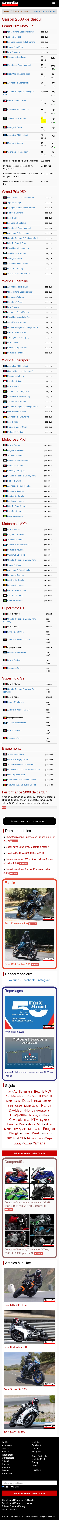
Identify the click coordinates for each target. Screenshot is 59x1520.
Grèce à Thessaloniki (16, 652)
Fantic (10, 1105)
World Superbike (15, 280)
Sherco (46, 1133)
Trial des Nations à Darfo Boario (21, 764)
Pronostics (7, 1473)
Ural (41, 1138)
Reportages (14, 990)
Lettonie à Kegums (15, 490)
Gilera (18, 1105)
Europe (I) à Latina (15, 631)
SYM (21, 1138)
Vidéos (5, 1460)
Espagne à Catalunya (16, 57)
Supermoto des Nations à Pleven (21, 779)
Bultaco (43, 1096)
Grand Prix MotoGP (17, 25)
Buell (34, 1096)
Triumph (32, 1138)
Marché (5, 1448)
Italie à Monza (13, 307)
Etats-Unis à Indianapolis (18, 109)
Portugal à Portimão (16, 352)
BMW (46, 1091)
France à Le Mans (15, 47)
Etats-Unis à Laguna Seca (18, 73)
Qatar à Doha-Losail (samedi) (20, 291)
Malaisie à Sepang (15, 142)
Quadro (36, 1133)
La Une (5, 1442)
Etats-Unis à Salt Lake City (18, 317)
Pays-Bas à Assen (15, 302)
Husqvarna (18, 1115)
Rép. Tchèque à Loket (16, 506)
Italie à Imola (12, 342)
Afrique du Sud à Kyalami (18, 312)
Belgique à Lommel (15, 501)
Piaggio (14, 1133)
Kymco (44, 1120)
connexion (39, 11)
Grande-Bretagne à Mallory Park (21, 475)
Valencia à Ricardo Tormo (18, 151)
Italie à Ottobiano (14, 660)
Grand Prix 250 (14, 191)
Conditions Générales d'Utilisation (18, 1499)
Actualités (7, 1445)
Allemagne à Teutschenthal (19, 485)
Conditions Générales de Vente (17, 1503)
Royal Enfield (42, 1101)
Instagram (43, 980)
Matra (31, 1124)
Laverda (12, 1124)
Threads (36, 1448)
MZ (30, 1128)
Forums (5, 1470)
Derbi (17, 1101)
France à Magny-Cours (17, 347)
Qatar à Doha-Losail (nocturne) (20, 31)
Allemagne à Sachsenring (18, 82)
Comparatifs (14, 1161)
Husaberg (43, 1110)
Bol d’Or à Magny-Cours (17, 759)
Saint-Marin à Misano (16, 322)
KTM (34, 1119)
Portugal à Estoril (14, 127)
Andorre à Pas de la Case (18, 639)
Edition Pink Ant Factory (13, 1506)
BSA (26, 1096)
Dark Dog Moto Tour (16, 774)
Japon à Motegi (14, 36)
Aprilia (17, 1091)
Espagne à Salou (14, 668)
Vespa (48, 1138)
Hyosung (33, 1115)
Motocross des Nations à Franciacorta (23, 769)
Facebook (28, 980)
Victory (17, 1143)
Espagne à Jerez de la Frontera (21, 41)
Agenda (6, 1467)
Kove (26, 1120)
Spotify (35, 1462)
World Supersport (16, 359)
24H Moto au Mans (15, 754)
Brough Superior (13, 1096)
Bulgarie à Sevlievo (15, 450)
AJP (9, 1091)
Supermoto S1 (13, 607)
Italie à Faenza (13, 445)
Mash (22, 1124)
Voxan (27, 1143)
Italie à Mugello (13, 52)
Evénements (11, 748)
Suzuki (11, 1137)
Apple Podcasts (39, 1456)
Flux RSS (36, 1469)
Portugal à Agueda (15, 465)
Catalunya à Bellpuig (16, 470)
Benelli (28, 1091)
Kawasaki (15, 1119)
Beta (37, 1091)
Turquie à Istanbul (15, 455)
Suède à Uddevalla (15, 496)
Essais (10, 882)
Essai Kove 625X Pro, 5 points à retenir (27, 846)
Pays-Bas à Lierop (15, 511)
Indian (44, 1115)
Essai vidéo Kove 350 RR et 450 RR (26, 853)
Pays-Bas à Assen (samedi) (19, 64)
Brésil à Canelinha (15, 516)
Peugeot (49, 1128)
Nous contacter (9, 1509)
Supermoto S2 (13, 677)
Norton (38, 1129)
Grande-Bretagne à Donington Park (22, 238)
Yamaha (39, 1142)
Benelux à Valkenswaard (18, 460)
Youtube (14, 980)
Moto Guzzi (31, 1105)
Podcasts (6, 1464)
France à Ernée (14, 480)
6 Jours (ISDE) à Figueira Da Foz (21, 784)
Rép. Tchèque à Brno (16, 100)
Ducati (27, 1100)
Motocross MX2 (14, 523)
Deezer (35, 1465)
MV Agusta (20, 1129)
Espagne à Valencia (15, 296)
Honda (30, 1110)
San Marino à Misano (16, 118)
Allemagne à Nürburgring (18, 337)
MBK (40, 1124)
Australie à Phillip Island (17, 135)
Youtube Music (39, 1459)
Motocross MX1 (14, 439)
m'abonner (51, 11)
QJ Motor (25, 1133)
